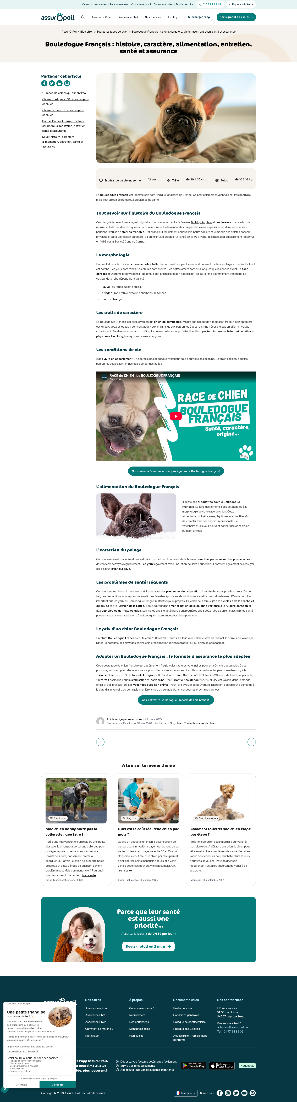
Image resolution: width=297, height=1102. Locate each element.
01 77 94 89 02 (233, 1031)
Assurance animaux (97, 1008)
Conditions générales (186, 1015)
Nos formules (153, 17)
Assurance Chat (128, 17)
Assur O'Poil (69, 31)
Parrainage (92, 1035)
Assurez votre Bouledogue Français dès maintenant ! (176, 700)
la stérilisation (137, 680)
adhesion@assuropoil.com (233, 1027)
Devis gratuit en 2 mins (146, 946)
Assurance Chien (102, 17)
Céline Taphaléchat (56, 880)
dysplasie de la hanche (235, 601)
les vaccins (157, 680)
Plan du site (136, 1035)
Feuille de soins (184, 4)
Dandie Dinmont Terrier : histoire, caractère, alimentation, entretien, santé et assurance (64, 125)
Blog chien (86, 31)
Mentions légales (139, 1028)
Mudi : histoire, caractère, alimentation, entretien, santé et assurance (62, 141)
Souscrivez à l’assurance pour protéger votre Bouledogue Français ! (176, 471)
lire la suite (89, 875)
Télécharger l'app (199, 17)
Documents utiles (163, 4)
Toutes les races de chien (112, 31)
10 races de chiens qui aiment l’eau (64, 93)
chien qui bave (120, 568)
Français (186, 1093)
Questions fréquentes (94, 4)
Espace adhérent (242, 4)
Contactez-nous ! (141, 4)
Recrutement (137, 1015)
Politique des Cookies (186, 1028)
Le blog (172, 17)
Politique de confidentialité (189, 1022)
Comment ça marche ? (99, 1028)
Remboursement (119, 4)
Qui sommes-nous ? (141, 1008)
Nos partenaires (139, 1022)
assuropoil (135, 719)
